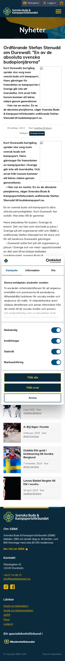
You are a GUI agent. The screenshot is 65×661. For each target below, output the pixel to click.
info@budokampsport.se (17, 579)
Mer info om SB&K (13, 549)
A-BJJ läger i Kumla (36, 427)
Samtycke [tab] (12, 270)
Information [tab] (32, 270)
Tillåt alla (32, 377)
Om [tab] (53, 270)
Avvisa (33, 397)
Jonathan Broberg (43, 128)
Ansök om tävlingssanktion (18, 610)
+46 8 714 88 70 (12, 575)
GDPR (6, 615)
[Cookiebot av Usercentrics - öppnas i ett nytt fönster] (46, 261)
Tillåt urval (32, 387)
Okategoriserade (37, 133)
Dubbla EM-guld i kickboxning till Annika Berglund (38, 454)
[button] (31, 3)
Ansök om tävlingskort (15, 606)
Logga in (8, 624)
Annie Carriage (31, 436)
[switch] (56, 341)
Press (6, 619)
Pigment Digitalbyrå (52, 654)
